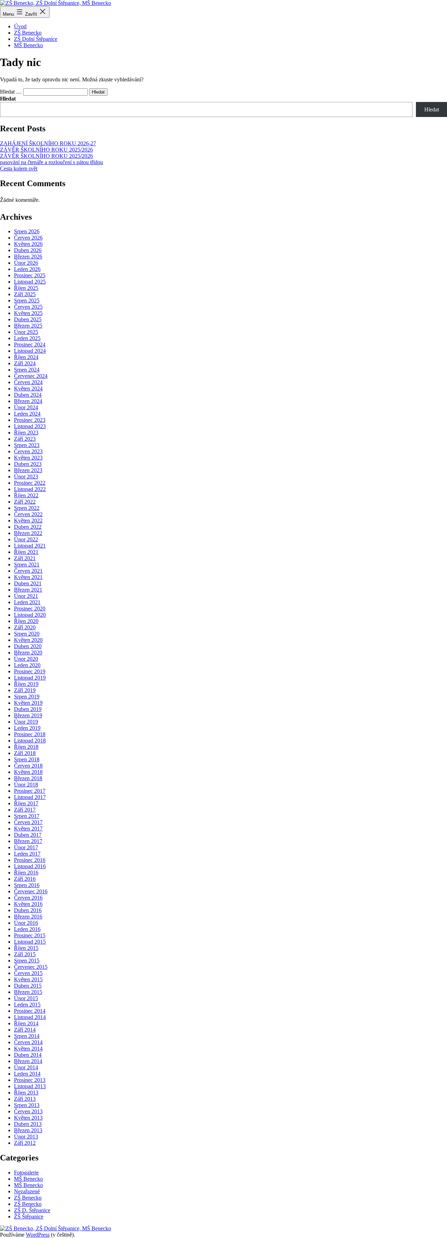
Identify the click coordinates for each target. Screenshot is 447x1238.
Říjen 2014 (26, 1023)
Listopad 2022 (30, 489)
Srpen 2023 (26, 445)
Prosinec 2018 (29, 734)
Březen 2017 (28, 841)
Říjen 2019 (26, 684)
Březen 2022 (28, 533)
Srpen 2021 (26, 564)
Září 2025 (25, 294)
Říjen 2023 (26, 432)
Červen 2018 (28, 766)
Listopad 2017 (30, 797)
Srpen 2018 (26, 759)
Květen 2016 (28, 904)
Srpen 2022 (26, 508)
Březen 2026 (28, 256)
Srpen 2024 (26, 370)
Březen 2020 (28, 652)
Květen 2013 (28, 1118)
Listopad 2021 (30, 546)
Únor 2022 (26, 539)
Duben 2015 (28, 986)
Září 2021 (25, 558)
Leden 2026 (27, 269)
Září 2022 (25, 502)
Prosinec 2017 (29, 791)
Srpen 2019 (26, 696)
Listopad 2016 (30, 866)
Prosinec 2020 (29, 608)
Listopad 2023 (30, 426)
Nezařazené (27, 1191)
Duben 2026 (28, 250)
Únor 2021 (26, 596)
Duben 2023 (28, 464)
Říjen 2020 (26, 621)
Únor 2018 (26, 785)
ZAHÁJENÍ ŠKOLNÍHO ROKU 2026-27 (48, 143)
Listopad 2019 (30, 678)
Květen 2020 (28, 640)
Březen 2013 (28, 1130)
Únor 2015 (26, 998)
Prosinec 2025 (29, 275)
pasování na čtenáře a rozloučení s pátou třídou (51, 162)
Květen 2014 (28, 1049)
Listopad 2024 (30, 351)
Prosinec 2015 (29, 935)
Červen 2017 (28, 822)
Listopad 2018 (30, 740)
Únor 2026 (26, 263)
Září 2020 (25, 627)
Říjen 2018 (26, 747)
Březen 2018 (28, 778)
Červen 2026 (28, 238)
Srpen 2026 (26, 231)
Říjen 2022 (26, 495)
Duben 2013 (28, 1124)
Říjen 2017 (26, 803)
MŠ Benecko (28, 45)
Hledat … (11, 92)
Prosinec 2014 (29, 1011)
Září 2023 (25, 439)
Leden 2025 (27, 338)
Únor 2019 (26, 722)
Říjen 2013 (26, 1093)
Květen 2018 (28, 772)
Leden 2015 (27, 1005)
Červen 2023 (28, 451)
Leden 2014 (27, 1074)
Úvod (20, 26)
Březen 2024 (28, 401)
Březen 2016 (28, 917)
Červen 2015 (28, 973)
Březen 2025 (28, 326)
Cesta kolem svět (18, 168)
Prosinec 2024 (29, 344)
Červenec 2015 (30, 967)
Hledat (8, 99)
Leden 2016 (27, 929)
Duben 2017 (28, 835)
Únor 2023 (26, 476)
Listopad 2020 (30, 615)
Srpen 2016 (26, 885)
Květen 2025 (28, 313)
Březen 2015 (28, 992)
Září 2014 (25, 1030)
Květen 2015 (28, 979)
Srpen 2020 (26, 634)
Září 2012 (25, 1143)
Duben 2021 (28, 583)
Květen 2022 (28, 520)
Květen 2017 (28, 829)
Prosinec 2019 (29, 671)
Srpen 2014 (26, 1036)
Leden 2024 (27, 414)
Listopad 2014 (30, 1017)
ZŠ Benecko (28, 33)
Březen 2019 (28, 715)
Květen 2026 (28, 244)
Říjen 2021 (26, 552)
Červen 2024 (28, 382)
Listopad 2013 (30, 1086)
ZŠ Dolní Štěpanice (35, 39)
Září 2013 (25, 1099)
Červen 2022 (28, 514)
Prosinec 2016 (29, 860)
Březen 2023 (28, 470)
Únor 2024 (26, 407)
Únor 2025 (26, 332)
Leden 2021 (27, 602)
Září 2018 (25, 753)
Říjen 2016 (26, 873)
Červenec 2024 (30, 376)
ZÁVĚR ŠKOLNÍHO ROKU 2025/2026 (46, 150)
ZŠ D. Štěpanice (32, 1210)
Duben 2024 (28, 395)
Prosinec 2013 (29, 1080)
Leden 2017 (27, 854)
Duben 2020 (28, 646)
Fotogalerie (26, 1172)
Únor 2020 (26, 659)
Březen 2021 (28, 590)
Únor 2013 (26, 1137)
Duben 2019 (28, 709)
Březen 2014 (28, 1061)
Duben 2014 (28, 1055)
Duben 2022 (28, 527)
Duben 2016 (28, 910)
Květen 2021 (28, 577)
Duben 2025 (28, 319)
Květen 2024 (28, 388)
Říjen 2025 (26, 288)
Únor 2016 (26, 923)
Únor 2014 (26, 1067)
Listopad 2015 (30, 942)
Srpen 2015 (26, 961)
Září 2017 (25, 810)
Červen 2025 (28, 307)
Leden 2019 (27, 728)
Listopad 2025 (30, 282)
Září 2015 (25, 954)
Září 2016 (25, 879)
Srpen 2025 (26, 300)
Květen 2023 (28, 458)
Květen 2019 (28, 703)
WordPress (38, 1235)
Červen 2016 (28, 898)
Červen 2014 (28, 1042)
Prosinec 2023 (29, 420)
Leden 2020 (27, 665)
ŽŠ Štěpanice (28, 1216)
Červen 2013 (28, 1111)
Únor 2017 (26, 847)
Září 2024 (25, 363)
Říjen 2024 (26, 357)
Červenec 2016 (30, 891)
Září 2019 (25, 690)
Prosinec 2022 (29, 483)
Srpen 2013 (26, 1105)
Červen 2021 (28, 571)
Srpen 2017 (26, 816)
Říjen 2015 (26, 948)
